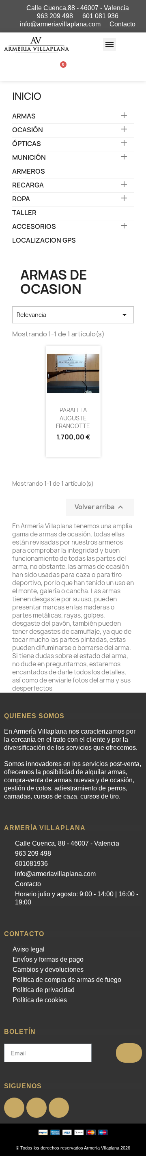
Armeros (28, 171)
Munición (29, 157)
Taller (24, 213)
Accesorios (34, 226)
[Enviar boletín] (129, 1053)
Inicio (26, 96)
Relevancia (73, 315)
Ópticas (26, 144)
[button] (109, 44)
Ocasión (27, 130)
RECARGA (28, 185)
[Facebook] (14, 1108)
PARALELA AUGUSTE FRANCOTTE (73, 418)
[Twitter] (36, 1108)
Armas (24, 116)
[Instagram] (59, 1108)
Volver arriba (100, 507)
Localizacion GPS (44, 240)
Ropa (21, 199)
